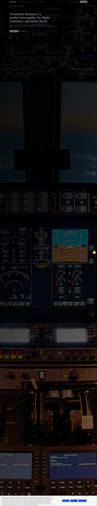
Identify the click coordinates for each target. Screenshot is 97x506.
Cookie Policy (25, 503)
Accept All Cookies (82, 500)
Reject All (74, 500)
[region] (48, 501)
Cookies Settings (66, 500)
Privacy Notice (32, 503)
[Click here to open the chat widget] (94, 252)
